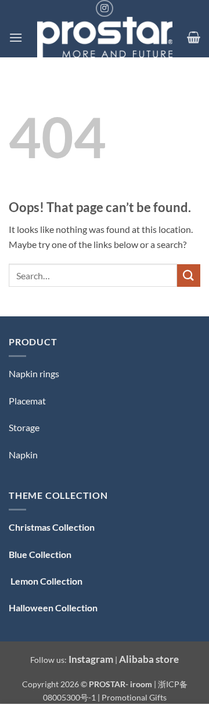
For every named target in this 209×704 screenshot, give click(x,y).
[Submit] (188, 275)
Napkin (23, 454)
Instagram (91, 659)
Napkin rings (34, 373)
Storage (24, 427)
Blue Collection (40, 554)
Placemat (27, 400)
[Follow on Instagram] (104, 8)
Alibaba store (149, 659)
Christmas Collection (52, 526)
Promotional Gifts (134, 697)
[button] (16, 37)
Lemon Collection (45, 580)
